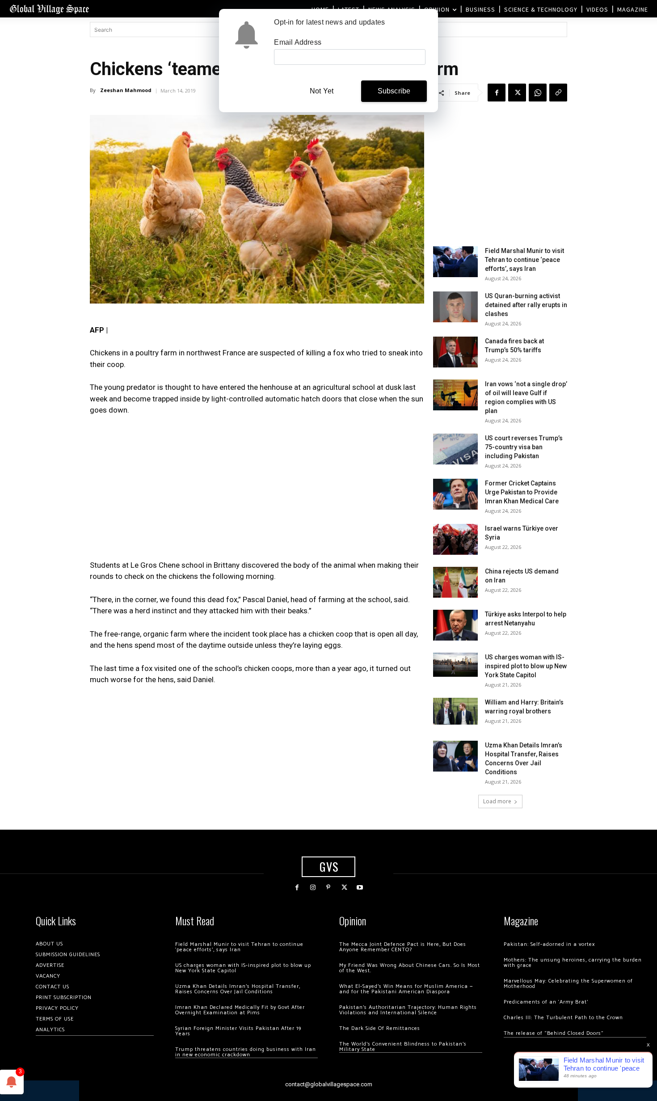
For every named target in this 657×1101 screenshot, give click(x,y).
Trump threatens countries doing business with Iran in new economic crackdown (245, 1052)
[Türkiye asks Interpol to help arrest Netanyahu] (455, 625)
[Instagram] (312, 887)
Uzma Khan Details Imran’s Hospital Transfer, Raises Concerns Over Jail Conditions (237, 989)
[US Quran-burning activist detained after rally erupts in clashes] (455, 306)
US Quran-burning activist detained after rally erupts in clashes (526, 304)
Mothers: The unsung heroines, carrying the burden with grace (573, 963)
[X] (517, 92)
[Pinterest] (328, 887)
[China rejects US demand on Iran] (455, 582)
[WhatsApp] (538, 92)
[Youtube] (360, 887)
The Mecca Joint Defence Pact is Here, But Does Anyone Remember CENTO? (402, 947)
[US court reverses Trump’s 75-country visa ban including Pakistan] (455, 449)
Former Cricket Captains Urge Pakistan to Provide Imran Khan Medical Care (522, 492)
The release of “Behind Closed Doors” (554, 1033)
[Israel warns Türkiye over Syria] (455, 539)
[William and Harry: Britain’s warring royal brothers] (455, 711)
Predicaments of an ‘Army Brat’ (546, 1002)
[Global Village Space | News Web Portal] (49, 8)
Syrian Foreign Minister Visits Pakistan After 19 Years (238, 1031)
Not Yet (321, 91)
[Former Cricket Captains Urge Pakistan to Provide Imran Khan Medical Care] (455, 494)
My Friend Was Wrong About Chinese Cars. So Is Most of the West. (409, 968)
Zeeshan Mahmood (126, 90)
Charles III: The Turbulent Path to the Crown (563, 1017)
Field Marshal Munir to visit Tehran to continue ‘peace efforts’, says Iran (524, 259)
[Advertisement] (257, 490)
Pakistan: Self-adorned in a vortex (549, 944)
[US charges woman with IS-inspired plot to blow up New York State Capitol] (455, 664)
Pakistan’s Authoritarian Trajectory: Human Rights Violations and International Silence (408, 1010)
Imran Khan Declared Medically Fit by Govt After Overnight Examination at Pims (240, 1010)
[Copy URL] (558, 92)
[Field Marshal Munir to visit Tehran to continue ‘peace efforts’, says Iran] (455, 261)
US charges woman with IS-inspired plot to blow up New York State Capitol (526, 666)
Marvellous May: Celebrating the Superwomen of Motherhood (568, 984)
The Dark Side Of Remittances (379, 1028)
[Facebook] (496, 92)
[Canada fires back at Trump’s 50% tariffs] (455, 352)
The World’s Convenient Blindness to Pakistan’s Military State (403, 1047)
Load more (497, 801)
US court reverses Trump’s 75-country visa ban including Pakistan (524, 447)
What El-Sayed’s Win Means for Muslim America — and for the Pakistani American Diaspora (406, 989)
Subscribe (394, 91)
